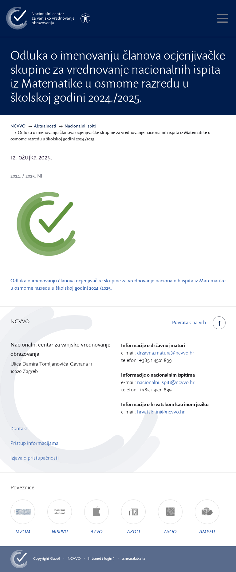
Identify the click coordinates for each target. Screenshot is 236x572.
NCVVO (74, 558)
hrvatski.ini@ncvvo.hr (161, 411)
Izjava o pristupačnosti (34, 457)
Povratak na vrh (189, 322)
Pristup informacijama (34, 443)
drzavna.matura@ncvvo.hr (165, 352)
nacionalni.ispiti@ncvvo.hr (166, 382)
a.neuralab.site (133, 558)
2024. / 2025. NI (26, 175)
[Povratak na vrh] (219, 322)
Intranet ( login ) (101, 558)
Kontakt (19, 428)
